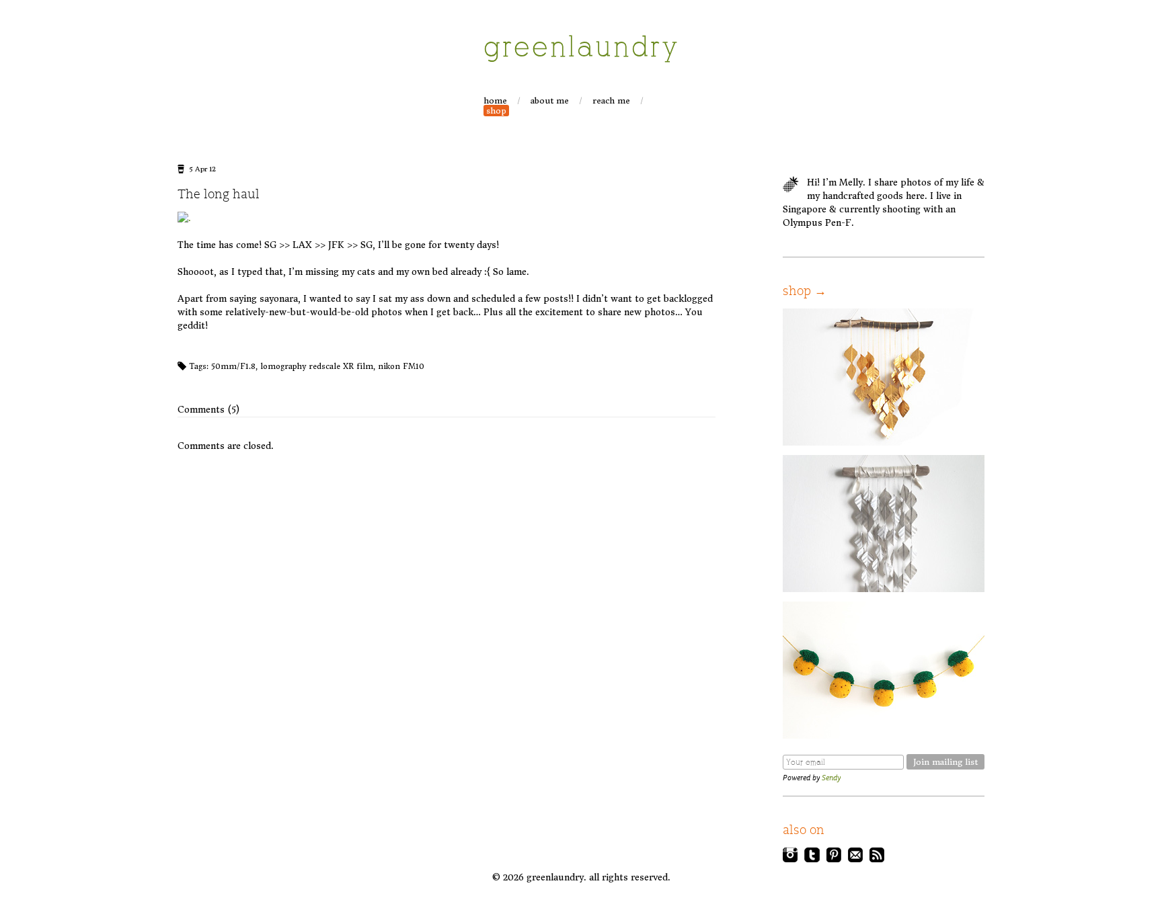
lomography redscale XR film (316, 366)
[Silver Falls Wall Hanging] (883, 589)
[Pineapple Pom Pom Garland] (883, 735)
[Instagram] (790, 859)
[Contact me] (855, 859)
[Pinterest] (833, 859)
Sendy (831, 777)
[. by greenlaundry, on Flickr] (184, 218)
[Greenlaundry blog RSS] (876, 859)
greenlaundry (581, 48)
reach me (611, 100)
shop (496, 111)
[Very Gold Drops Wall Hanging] (883, 442)
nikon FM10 (401, 366)
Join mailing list (945, 762)
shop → (804, 291)
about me (550, 100)
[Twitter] (812, 859)
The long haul (219, 195)
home (495, 100)
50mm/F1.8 (233, 366)
